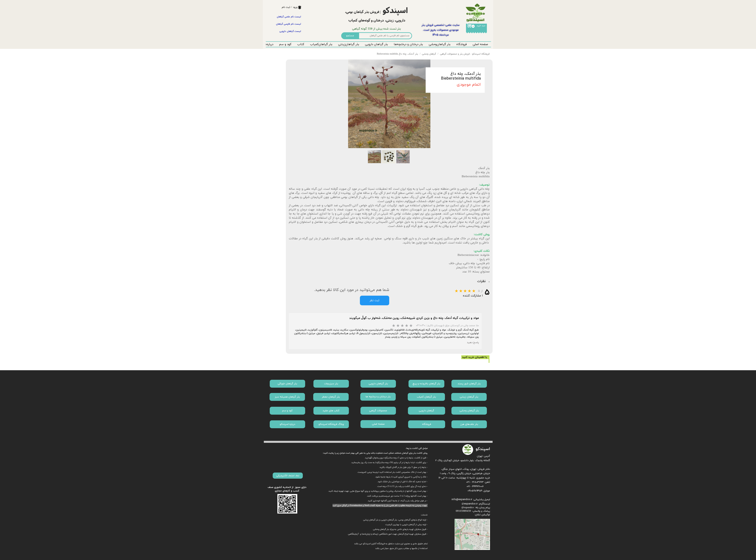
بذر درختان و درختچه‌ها (408, 44)
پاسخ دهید (473, 342)
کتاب (300, 44)
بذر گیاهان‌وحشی (439, 44)
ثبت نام (286, 7)
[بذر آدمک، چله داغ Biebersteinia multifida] (389, 103)
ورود (295, 7)
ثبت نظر (374, 300)
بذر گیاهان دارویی (376, 44)
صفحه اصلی (480, 44)
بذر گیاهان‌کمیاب (321, 44)
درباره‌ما (268, 44)
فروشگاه (461, 44)
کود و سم (285, 44)
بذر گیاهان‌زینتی (348, 44)
